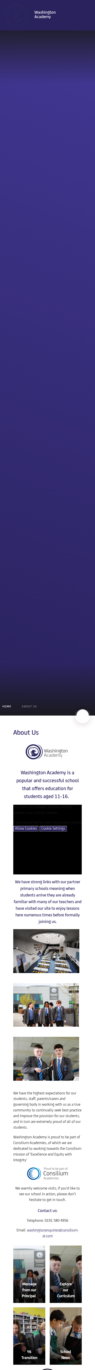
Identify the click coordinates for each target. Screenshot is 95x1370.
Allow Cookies (26, 829)
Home (6, 706)
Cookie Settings (53, 829)
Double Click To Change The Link (29, 1274)
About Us (29, 706)
